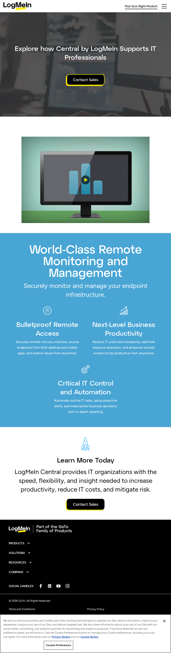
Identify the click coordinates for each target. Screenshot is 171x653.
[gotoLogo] (17, 6)
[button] (85, 180)
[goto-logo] (85, 529)
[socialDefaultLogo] (40, 586)
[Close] (164, 621)
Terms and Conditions (22, 609)
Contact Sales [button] (85, 79)
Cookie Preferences (58, 645)
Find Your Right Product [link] (141, 6)
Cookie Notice (89, 636)
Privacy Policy (95, 609)
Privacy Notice (61, 636)
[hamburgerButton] (164, 6)
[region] (85, 633)
